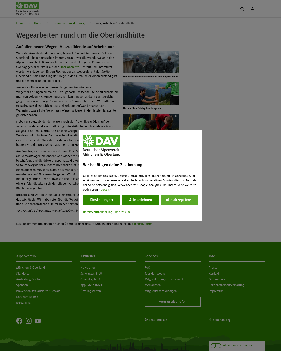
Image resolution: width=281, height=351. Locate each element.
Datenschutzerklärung (97, 212)
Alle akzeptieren (179, 200)
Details (105, 189)
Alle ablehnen (140, 200)
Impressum (122, 212)
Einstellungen (101, 200)
